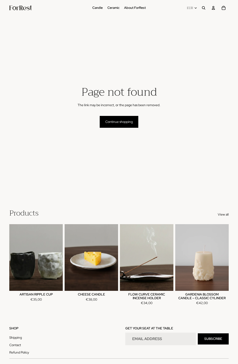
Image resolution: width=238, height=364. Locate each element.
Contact (15, 345)
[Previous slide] (14, 257)
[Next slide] (58, 257)
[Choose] (55, 283)
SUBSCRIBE (213, 339)
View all (223, 214)
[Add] (111, 283)
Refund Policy (19, 352)
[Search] (203, 8)
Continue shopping (119, 122)
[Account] (213, 8)
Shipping (15, 337)
